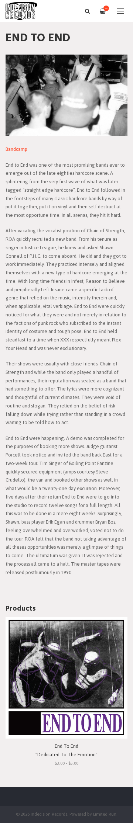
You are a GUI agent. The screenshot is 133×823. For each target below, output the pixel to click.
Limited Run (104, 814)
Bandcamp (16, 149)
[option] (66, 95)
